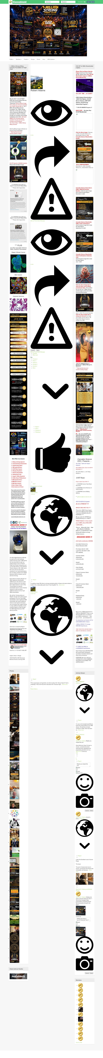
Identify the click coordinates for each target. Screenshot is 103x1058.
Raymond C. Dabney (81, 741)
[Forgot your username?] (60, 2)
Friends (26, 59)
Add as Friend (34, 220)
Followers (38, 430)
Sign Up (92, 1)
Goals (40, 486)
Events (38, 59)
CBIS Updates (50, 59)
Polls (36, 428)
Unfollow (35, 353)
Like (77, 753)
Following (38, 432)
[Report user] (51, 219)
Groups (33, 59)
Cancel (87, 810)
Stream (32, 486)
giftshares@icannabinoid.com (84, 497)
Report (34, 579)
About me (36, 486)
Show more (61, 585)
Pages (37, 426)
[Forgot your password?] (76, 2)
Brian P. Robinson (80, 681)
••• (76, 759)
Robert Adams (34, 492)
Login (88, 1)
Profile (11, 59)
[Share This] (51, 177)
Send (91, 810)
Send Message (41, 220)
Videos (35, 362)
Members (18, 59)
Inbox (43, 59)
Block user (35, 355)
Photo (35, 360)
